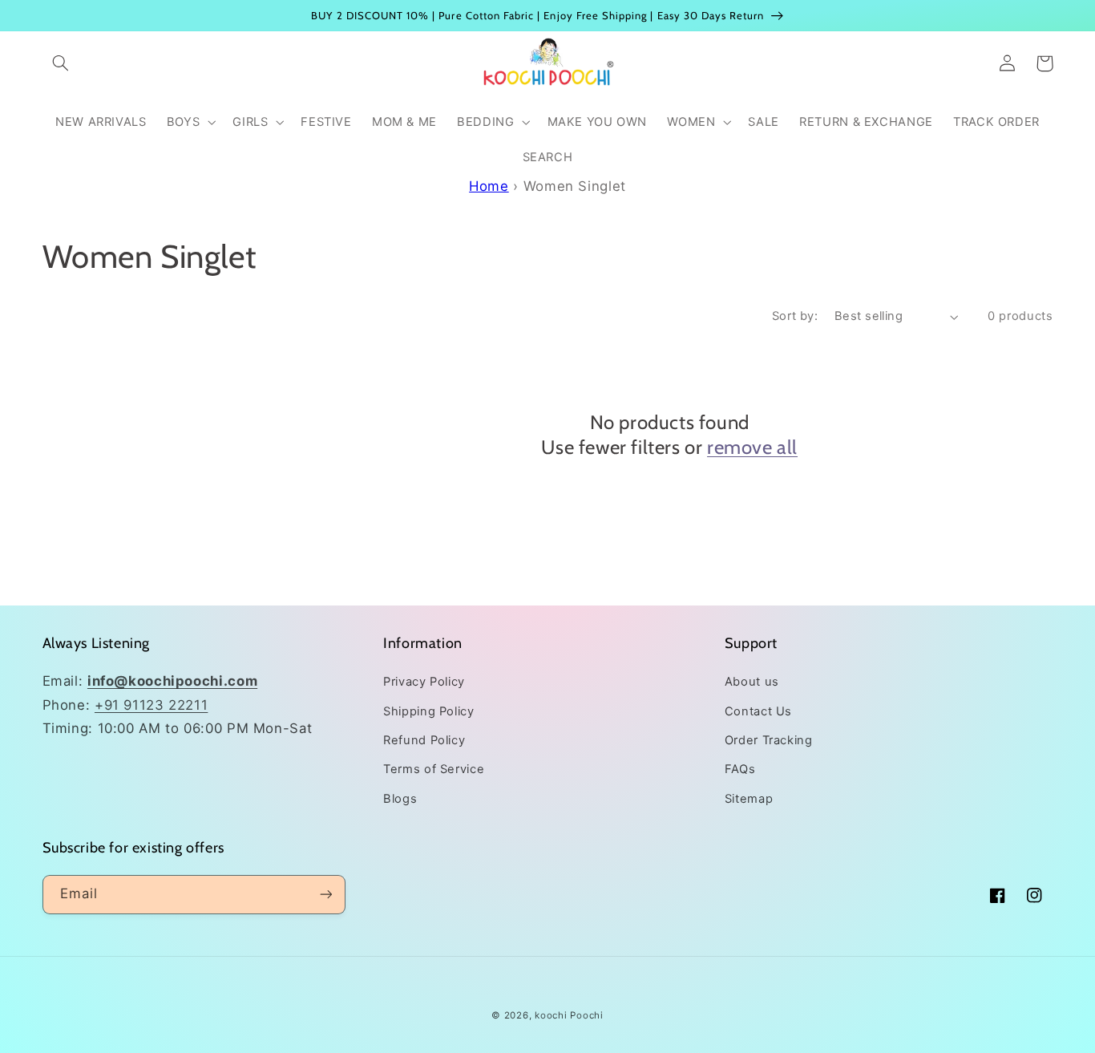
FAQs (740, 769)
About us (752, 681)
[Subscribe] (325, 894)
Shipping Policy (428, 711)
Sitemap (749, 799)
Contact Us (758, 711)
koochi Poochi (569, 1015)
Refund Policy (424, 740)
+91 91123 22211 (151, 705)
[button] (60, 63)
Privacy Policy (424, 681)
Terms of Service (433, 769)
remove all (752, 447)
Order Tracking (769, 740)
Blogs (400, 799)
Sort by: (795, 316)
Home (489, 186)
